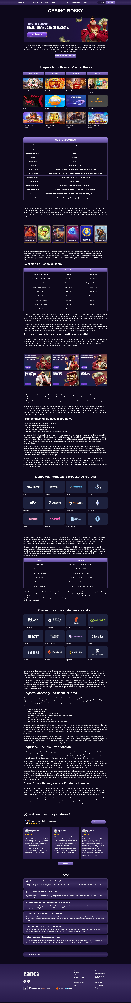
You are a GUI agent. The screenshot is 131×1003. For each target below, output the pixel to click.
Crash (75, 73)
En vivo (53, 73)
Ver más (65, 863)
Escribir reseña (98, 822)
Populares (32, 73)
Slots (96, 73)
